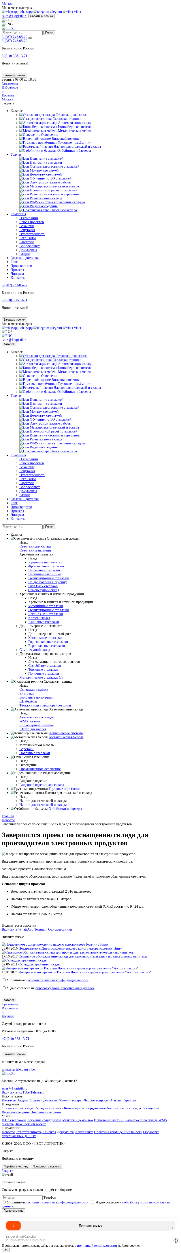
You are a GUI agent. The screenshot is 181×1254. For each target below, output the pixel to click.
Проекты (17, 270)
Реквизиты (27, 238)
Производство (21, 266)
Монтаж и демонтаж (77, 1120)
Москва (7, 4)
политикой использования (97, 1245)
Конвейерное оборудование (85, 1108)
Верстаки (26, 749)
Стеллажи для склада (18, 1108)
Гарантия (129, 1100)
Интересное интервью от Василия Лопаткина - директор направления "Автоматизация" (85, 972)
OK (6, 1250)
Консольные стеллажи (45, 638)
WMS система (30, 721)
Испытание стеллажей (46, 158)
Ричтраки (26, 693)
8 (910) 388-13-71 (14, 56)
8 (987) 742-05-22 (14, 37)
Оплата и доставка (25, 258)
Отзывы (115, 1100)
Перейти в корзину (16, 1166)
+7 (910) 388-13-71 (15, 1039)
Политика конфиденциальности (118, 1132)
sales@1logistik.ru (14, 16)
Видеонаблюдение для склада (41, 785)
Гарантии (26, 242)
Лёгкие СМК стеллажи (45, 614)
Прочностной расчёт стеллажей (53, 190)
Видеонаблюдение (65, 138)
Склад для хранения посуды (39, 964)
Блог (14, 262)
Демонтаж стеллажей (45, 174)
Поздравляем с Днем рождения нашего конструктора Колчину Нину (70, 948)
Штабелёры (28, 701)
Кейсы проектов (31, 222)
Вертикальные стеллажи (46, 646)
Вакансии (26, 226)
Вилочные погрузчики (36, 697)
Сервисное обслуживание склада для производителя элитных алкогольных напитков (83, 956)
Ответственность (32, 234)
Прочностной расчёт (30, 1124)
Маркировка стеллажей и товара (54, 186)
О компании (28, 218)
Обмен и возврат (70, 1100)
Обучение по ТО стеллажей (50, 178)
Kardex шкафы (39, 618)
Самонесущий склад (43, 590)
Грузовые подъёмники (74, 142)
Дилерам (17, 274)
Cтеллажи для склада (71, 115)
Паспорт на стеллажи (45, 162)
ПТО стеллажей (14, 1120)
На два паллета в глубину (47, 582)
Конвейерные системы (74, 126)
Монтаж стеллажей (44, 170)
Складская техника (66, 119)
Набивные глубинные (44, 574)
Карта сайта (84, 1132)
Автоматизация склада (74, 123)
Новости (8, 1132)
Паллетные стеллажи (44, 570)
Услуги (16, 154)
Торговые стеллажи (43, 669)
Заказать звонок (14, 75)
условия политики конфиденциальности (58, 980)
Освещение (49, 134)
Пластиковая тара (63, 210)
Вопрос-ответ (29, 246)
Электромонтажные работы (50, 182)
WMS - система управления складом (57, 202)
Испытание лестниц (109, 1120)
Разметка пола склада (45, 198)
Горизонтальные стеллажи (48, 642)
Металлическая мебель (74, 130)
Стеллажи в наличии (35, 550)
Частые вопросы (96, 1100)
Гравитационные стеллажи (48, 578)
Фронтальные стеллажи (46, 566)
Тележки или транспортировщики (45, 705)
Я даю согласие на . (51, 988)
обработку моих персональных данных (65, 988)
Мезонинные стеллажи (45, 606)
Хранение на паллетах (45, 562)
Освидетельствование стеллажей (54, 166)
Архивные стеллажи (43, 622)
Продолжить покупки (46, 1166)
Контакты (18, 278)
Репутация (27, 230)
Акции (24, 254)
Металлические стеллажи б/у (41, 677)
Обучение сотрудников (44, 1120)
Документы (28, 250)
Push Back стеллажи (43, 586)
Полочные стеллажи (43, 673)
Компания (18, 214)
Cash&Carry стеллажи (44, 665)
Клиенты (49, 1132)
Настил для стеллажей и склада (77, 146)
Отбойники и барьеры (74, 150)
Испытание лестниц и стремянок (54, 194)
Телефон (49, 1197)
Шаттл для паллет (32, 729)
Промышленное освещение (40, 769)
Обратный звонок (41, 16)
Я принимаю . (48, 980)
